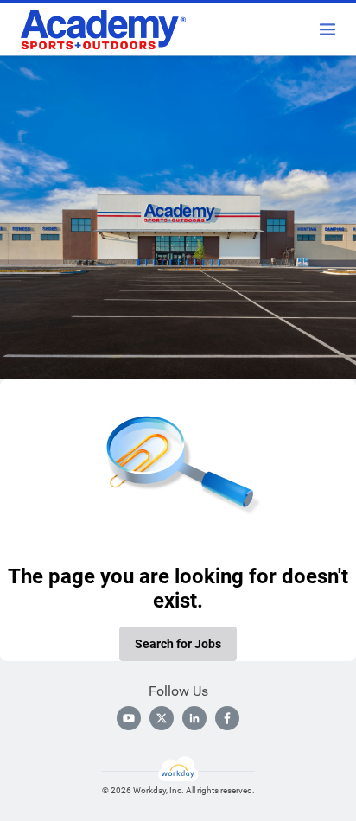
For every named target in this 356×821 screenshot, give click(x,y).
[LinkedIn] (194, 718)
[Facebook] (227, 718)
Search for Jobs (178, 644)
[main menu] (327, 29)
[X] (161, 718)
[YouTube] (129, 718)
